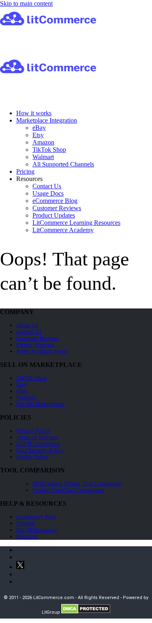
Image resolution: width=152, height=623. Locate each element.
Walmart (43, 156)
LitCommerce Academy (63, 229)
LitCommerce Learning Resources (76, 222)
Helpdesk (26, 536)
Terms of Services (37, 437)
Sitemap (25, 523)
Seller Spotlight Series (42, 351)
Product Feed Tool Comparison (68, 490)
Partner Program (35, 345)
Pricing (25, 171)
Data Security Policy (40, 450)
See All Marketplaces (40, 404)
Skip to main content (26, 3)
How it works (33, 113)
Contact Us (46, 186)
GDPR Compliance (38, 444)
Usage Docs (48, 193)
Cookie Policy (32, 457)
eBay (39, 127)
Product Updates (53, 215)
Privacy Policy (33, 431)
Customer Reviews (56, 208)
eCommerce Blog (54, 200)
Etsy (38, 134)
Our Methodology (36, 530)
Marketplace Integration (46, 120)
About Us (27, 325)
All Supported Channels (63, 164)
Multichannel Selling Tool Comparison (77, 484)
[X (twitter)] (20, 566)
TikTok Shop (49, 149)
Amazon (43, 142)
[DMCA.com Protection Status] (85, 612)
